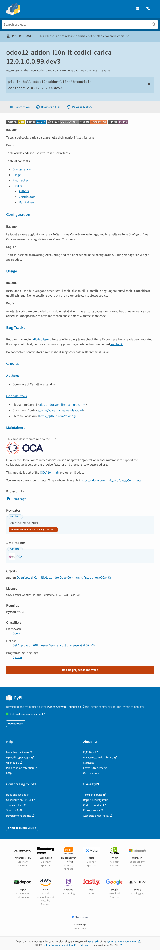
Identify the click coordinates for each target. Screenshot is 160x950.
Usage (16, 175)
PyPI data (14, 516)
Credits (17, 186)
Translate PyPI (14, 805)
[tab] (19, 107)
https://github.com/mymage (58, 416)
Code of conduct (92, 805)
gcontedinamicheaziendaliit (58, 410)
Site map (84, 945)
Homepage (18, 498)
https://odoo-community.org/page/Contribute (111, 480)
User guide (12, 763)
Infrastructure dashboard (98, 758)
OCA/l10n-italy (49, 472)
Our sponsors (91, 773)
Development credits (18, 816)
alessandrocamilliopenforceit (60, 404)
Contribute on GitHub (19, 800)
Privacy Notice (91, 810)
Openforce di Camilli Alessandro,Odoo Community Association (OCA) (62, 577)
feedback (116, 344)
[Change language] (148, 9)
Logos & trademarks (95, 768)
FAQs (9, 773)
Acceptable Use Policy (96, 816)
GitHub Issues (42, 339)
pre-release (67, 36)
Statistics (88, 763)
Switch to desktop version (22, 828)
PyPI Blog (88, 752)
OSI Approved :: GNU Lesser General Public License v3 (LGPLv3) (53, 645)
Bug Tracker (20, 180)
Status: (26, 714)
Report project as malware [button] (80, 670)
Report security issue (95, 800)
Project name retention (20, 768)
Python (17, 657)
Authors (24, 191)
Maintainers (26, 202)
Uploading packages (18, 758)
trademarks (93, 941)
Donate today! (16, 723)
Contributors (27, 196)
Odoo (16, 633)
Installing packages (17, 752)
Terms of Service (92, 795)
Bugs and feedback (17, 795)
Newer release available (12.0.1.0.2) (33, 529)
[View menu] (138, 9)
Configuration (21, 169)
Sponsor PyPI (14, 810)
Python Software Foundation (64, 707)
